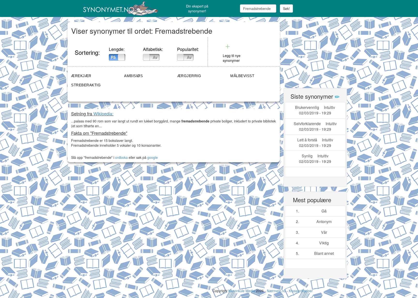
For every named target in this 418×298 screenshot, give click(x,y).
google (152, 157)
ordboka (121, 157)
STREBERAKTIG (86, 85)
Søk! (286, 8)
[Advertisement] (320, 52)
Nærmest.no (276, 290)
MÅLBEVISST (242, 76)
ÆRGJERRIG (189, 76)
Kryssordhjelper (301, 290)
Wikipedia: (103, 113)
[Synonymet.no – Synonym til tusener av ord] (114, 8)
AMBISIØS (133, 76)
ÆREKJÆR (81, 76)
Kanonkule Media (242, 290)
